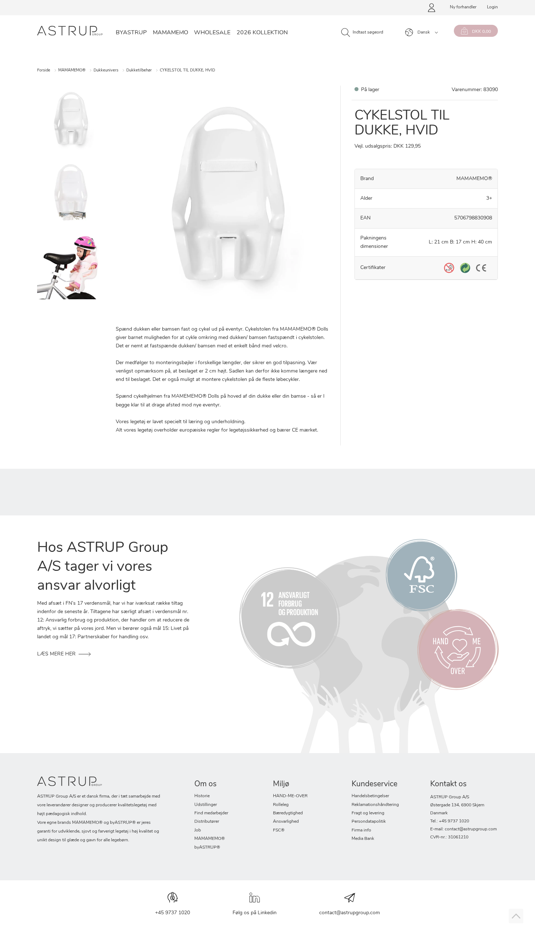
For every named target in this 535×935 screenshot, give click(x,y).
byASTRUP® (207, 847)
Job (197, 830)
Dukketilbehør (139, 71)
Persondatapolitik (369, 821)
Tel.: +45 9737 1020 (449, 821)
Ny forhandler (463, 7)
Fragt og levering (368, 813)
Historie (202, 796)
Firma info (361, 830)
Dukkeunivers (106, 71)
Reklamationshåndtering (375, 805)
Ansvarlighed (286, 821)
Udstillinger (205, 805)
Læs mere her (56, 654)
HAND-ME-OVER (290, 796)
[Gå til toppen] (516, 916)
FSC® (279, 830)
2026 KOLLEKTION (262, 33)
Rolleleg (281, 805)
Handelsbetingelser (370, 796)
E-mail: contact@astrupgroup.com (463, 829)
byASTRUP (131, 33)
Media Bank (363, 839)
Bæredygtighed (288, 813)
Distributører (206, 821)
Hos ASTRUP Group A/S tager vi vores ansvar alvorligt (102, 567)
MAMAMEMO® (72, 71)
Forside (43, 71)
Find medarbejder (211, 813)
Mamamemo (170, 33)
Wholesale (212, 33)
